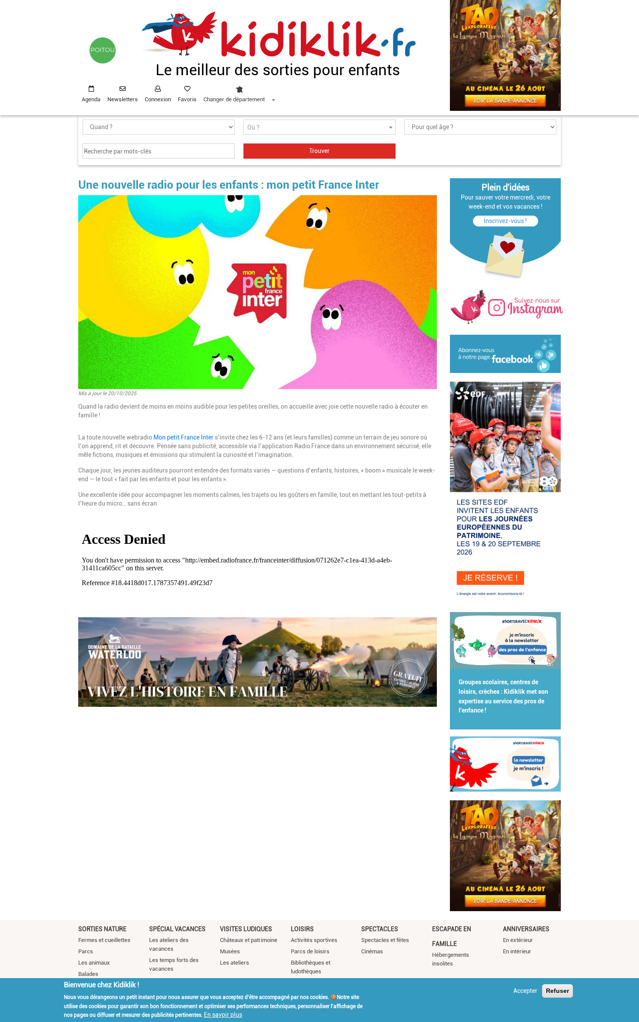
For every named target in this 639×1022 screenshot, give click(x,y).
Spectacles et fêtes (385, 940)
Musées (230, 951)
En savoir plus (223, 1014)
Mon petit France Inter (184, 437)
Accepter (525, 990)
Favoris (187, 99)
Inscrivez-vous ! (505, 220)
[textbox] (319, 127)
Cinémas (372, 951)
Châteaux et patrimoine (248, 940)
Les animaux (94, 962)
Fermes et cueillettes (104, 940)
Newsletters (122, 99)
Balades (88, 974)
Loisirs (302, 928)
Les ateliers (234, 962)
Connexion (158, 99)
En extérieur (518, 940)
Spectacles (379, 928)
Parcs (85, 951)
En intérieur (517, 951)
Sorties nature (102, 928)
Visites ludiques (246, 928)
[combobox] (239, 92)
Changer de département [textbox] (234, 99)
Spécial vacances (177, 928)
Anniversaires (526, 928)
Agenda (91, 99)
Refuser (557, 990)
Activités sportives (314, 940)
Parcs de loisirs (310, 951)
